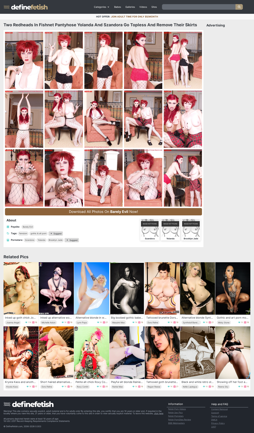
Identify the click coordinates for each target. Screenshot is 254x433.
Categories (100, 6)
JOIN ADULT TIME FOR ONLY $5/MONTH (134, 16)
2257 (213, 427)
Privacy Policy (218, 423)
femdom (23, 233)
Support (215, 412)
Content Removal (219, 409)
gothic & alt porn (38, 233)
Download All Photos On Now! (103, 212)
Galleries (130, 6)
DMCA (214, 419)
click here (158, 413)
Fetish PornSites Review (179, 419)
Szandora (29, 240)
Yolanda (41, 240)
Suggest (58, 233)
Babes (117, 6)
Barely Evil (28, 227)
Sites (154, 6)
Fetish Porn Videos (177, 409)
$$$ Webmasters (176, 423)
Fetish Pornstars (175, 416)
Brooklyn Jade (55, 240)
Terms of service (219, 416)
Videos (143, 6)
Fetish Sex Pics (175, 412)
